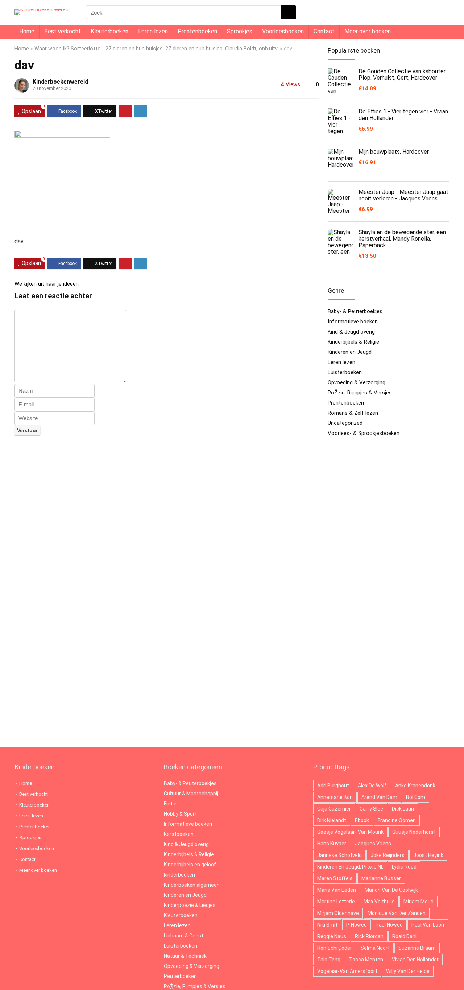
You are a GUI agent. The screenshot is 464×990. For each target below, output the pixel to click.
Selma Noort (375, 948)
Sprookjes (239, 31)
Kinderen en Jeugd (350, 352)
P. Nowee (356, 925)
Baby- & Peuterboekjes (355, 311)
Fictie (170, 804)
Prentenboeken (197, 31)
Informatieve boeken (353, 321)
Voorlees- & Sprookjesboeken (363, 433)
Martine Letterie (336, 901)
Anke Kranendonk (415, 785)
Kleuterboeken (109, 31)
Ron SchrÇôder (334, 948)
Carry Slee (371, 809)
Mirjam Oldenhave (338, 913)
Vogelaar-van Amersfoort (347, 971)
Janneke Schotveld (339, 855)
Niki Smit (327, 925)
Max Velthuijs (379, 901)
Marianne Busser (381, 878)
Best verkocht (62, 31)
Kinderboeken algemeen (192, 885)
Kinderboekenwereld (60, 81)
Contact (324, 31)
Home (26, 31)
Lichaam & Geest (183, 936)
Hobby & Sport (180, 814)
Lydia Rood (404, 867)
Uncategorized (345, 423)
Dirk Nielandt (331, 820)
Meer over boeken (367, 31)
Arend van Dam (379, 797)
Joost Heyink (428, 855)
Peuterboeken (180, 976)
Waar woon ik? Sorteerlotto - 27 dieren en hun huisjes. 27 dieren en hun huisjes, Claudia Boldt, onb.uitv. (156, 49)
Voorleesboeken (283, 31)
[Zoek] (288, 12)
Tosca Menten (366, 959)
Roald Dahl (404, 936)
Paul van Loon (427, 925)
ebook (362, 820)
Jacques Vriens (373, 843)
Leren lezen (153, 31)
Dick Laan (403, 809)
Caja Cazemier (334, 809)
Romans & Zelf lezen (353, 413)
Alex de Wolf (372, 785)
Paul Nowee (389, 925)
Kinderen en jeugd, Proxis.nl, (350, 867)
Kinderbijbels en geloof (190, 864)
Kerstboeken (179, 834)
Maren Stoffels (335, 878)
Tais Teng (328, 959)
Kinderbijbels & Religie (353, 342)
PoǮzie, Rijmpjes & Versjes (360, 392)
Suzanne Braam (417, 948)
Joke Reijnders (387, 855)
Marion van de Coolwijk (391, 890)
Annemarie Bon (335, 797)
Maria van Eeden (336, 890)
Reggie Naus (331, 936)
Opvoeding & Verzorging (356, 382)
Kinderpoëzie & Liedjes (190, 905)
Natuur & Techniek (185, 956)
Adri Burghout (333, 785)
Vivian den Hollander (415, 959)
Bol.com (415, 797)
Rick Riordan (369, 936)
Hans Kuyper (331, 843)
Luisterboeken (345, 372)
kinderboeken (179, 875)
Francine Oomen (397, 820)
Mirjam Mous (418, 901)
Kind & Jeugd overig (351, 331)
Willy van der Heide (408, 971)
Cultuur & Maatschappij (191, 793)
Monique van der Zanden (397, 913)
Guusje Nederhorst (414, 832)
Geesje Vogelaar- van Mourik (350, 832)
